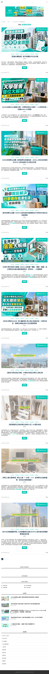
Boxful (24, 672)
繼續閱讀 (24, 67)
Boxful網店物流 (5, 644)
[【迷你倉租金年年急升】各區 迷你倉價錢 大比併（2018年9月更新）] (5, 619)
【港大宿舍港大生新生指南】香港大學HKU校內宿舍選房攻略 (25, 604)
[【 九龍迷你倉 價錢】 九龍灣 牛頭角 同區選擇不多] (5, 625)
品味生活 (27, 54)
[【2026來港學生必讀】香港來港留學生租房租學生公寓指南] (5, 598)
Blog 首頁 (3, 21)
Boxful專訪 (4, 641)
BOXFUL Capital (5, 635)
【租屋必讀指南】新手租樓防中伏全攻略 (24, 56)
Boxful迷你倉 (14, 434)
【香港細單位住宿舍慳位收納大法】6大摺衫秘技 (24, 424)
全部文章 (22, 54)
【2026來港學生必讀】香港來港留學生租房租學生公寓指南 (24, 597)
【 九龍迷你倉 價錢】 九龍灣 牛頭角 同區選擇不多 (22, 624)
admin (24, 58)
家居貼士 (36, 54)
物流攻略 (4, 663)
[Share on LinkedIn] (47, 72)
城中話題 (32, 54)
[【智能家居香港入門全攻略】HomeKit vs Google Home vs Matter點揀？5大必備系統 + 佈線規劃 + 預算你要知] (5, 612)
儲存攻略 (17, 54)
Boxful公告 (4, 638)
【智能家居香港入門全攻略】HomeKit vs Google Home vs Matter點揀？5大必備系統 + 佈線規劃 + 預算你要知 (28, 611)
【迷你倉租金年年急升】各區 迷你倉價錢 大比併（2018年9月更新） (26, 617)
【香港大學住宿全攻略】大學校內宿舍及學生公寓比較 (24, 373)
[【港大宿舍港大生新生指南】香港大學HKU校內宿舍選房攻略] (5, 605)
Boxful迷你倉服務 (17, 489)
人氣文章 (12, 54)
